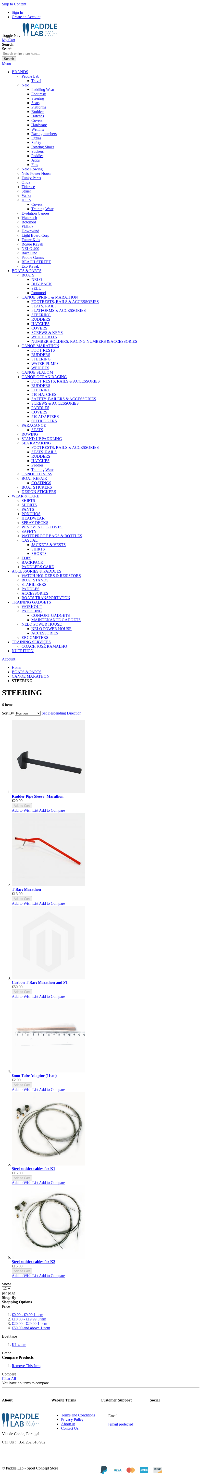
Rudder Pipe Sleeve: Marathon (37, 796)
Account (8, 659)
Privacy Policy (72, 1419)
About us (68, 1424)
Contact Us (69, 1428)
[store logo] (39, 35)
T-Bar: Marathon (26, 889)
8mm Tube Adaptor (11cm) (34, 1075)
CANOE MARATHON (31, 676)
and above (31, 1328)
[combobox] (24, 53)
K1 (19, 1345)
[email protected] (121, 1424)
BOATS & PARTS (26, 672)
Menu (6, 63)
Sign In (17, 12)
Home (16, 667)
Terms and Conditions (78, 1415)
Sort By (8, 713)
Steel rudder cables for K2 (33, 1262)
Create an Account (26, 17)
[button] (25, 810)
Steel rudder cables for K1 (33, 1168)
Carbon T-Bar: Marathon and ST (40, 982)
